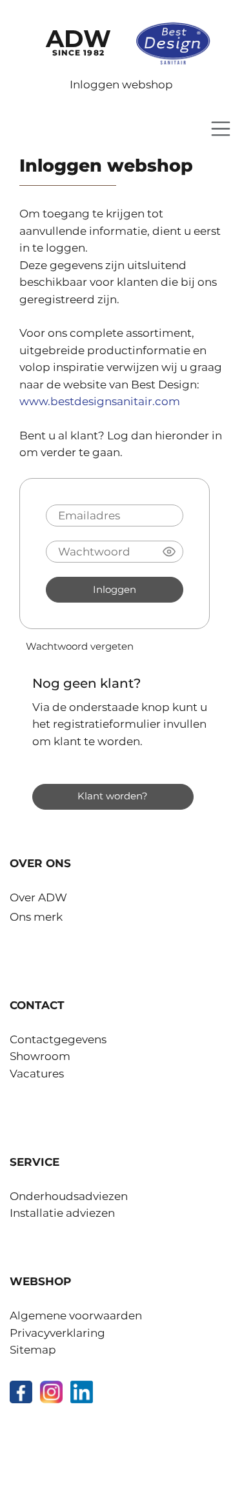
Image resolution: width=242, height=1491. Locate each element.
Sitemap (33, 1349)
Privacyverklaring (57, 1332)
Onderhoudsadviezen (69, 1196)
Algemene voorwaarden (76, 1315)
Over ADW (38, 897)
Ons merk (36, 916)
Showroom (40, 1056)
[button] (169, 551)
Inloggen (114, 589)
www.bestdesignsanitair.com (99, 401)
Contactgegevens (58, 1039)
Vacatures (37, 1073)
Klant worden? (112, 796)
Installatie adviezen (62, 1212)
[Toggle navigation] (220, 128)
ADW (78, 40)
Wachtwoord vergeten (80, 646)
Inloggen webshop (121, 84)
